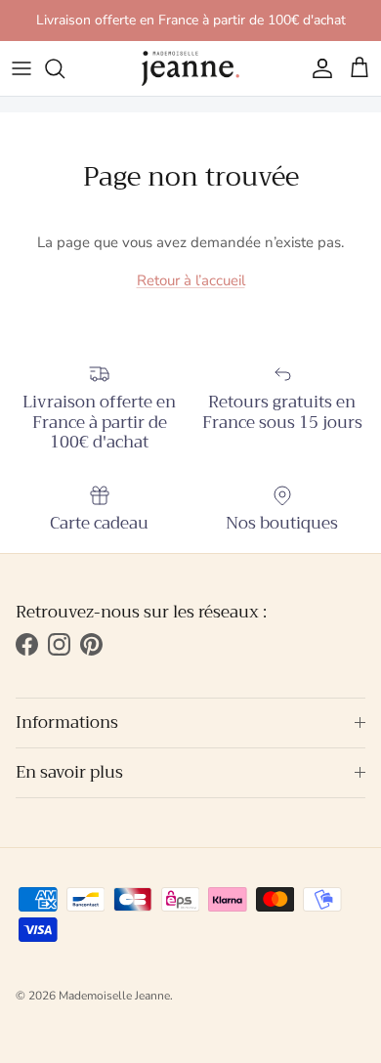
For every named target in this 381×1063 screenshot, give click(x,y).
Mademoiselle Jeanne (114, 995)
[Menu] (21, 68)
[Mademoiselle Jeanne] (190, 68)
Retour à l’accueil (191, 280)
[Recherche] (64, 68)
